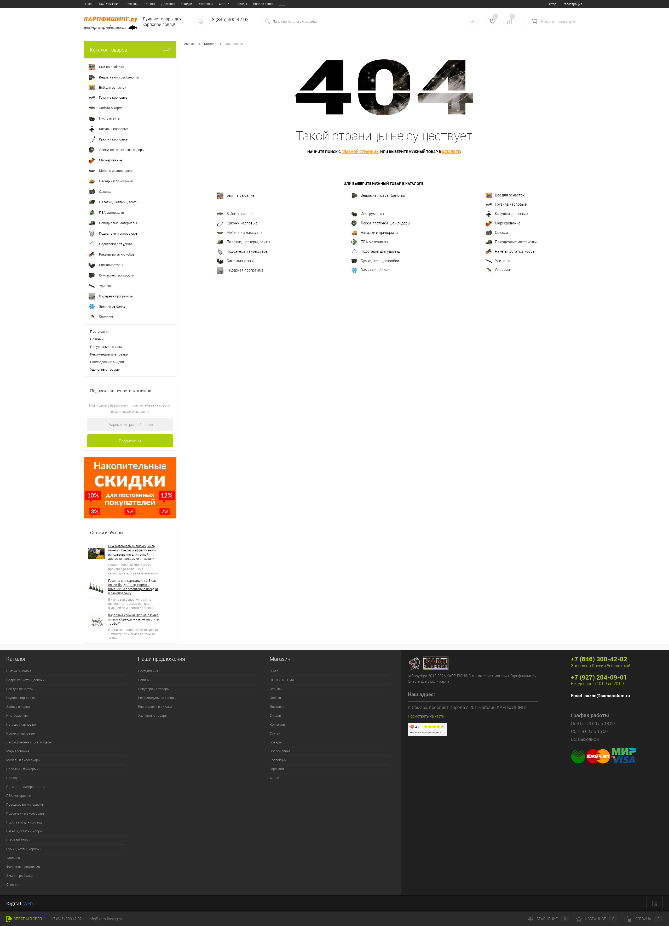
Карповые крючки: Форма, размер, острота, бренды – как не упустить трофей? (133, 619)
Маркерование (507, 223)
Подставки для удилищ (380, 251)
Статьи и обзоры (106, 532)
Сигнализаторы (240, 260)
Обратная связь (28, 919)
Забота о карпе (239, 213)
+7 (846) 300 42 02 (66, 919)
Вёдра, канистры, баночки (383, 195)
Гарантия (277, 769)
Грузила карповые (511, 204)
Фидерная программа (245, 270)
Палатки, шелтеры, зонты (248, 242)
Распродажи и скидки (107, 362)
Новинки (96, 339)
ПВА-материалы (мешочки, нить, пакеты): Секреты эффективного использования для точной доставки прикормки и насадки (132, 552)
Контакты (205, 4)
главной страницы (360, 151)
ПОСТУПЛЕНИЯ (109, 4)
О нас (87, 4)
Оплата (150, 4)
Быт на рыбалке (240, 195)
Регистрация (572, 4)
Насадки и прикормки (379, 232)
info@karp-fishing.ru (105, 919)
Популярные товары (106, 347)
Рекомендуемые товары (109, 354)
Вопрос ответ (263, 4)
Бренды (241, 4)
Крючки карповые (242, 223)
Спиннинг (503, 270)
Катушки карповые (511, 213)
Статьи (224, 4)
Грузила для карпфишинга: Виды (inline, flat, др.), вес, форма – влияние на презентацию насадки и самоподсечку (133, 587)
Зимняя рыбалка (375, 270)
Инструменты (372, 213)
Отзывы (132, 4)
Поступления (100, 332)
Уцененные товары (105, 369)
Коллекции (278, 760)
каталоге (451, 151)
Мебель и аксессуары (245, 232)
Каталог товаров (108, 50)
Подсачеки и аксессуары (248, 251)
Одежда (501, 232)
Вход (552, 4)
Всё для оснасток (509, 195)
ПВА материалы (374, 242)
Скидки (186, 4)
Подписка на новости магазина (120, 390)
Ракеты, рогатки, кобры (515, 251)
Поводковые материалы (516, 242)
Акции (274, 778)
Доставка (168, 4)
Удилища (502, 260)
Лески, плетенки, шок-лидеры (385, 223)
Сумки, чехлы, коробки (380, 260)
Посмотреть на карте (426, 716)
